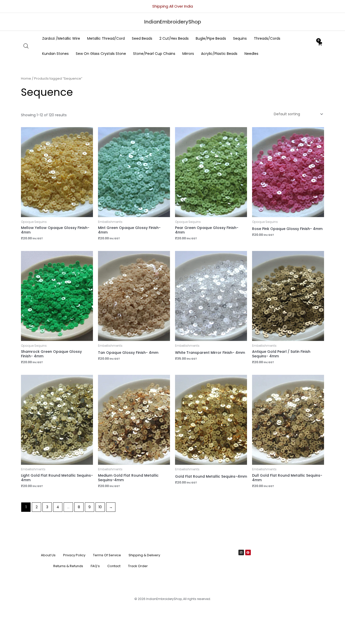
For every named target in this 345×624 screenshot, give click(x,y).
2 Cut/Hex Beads (174, 38)
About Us (48, 555)
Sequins (240, 38)
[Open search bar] (26, 45)
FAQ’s (95, 566)
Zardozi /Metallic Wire (61, 38)
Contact (113, 566)
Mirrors (188, 53)
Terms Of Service (107, 555)
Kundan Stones (55, 53)
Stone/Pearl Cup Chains (154, 53)
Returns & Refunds (68, 566)
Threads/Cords (267, 38)
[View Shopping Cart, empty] (319, 46)
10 (100, 507)
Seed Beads (142, 38)
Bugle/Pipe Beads (211, 38)
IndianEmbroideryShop (172, 21)
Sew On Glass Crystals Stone (101, 53)
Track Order (138, 566)
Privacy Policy (74, 555)
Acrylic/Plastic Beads (219, 53)
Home (26, 78)
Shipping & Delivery (144, 555)
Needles (251, 53)
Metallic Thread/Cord (106, 38)
